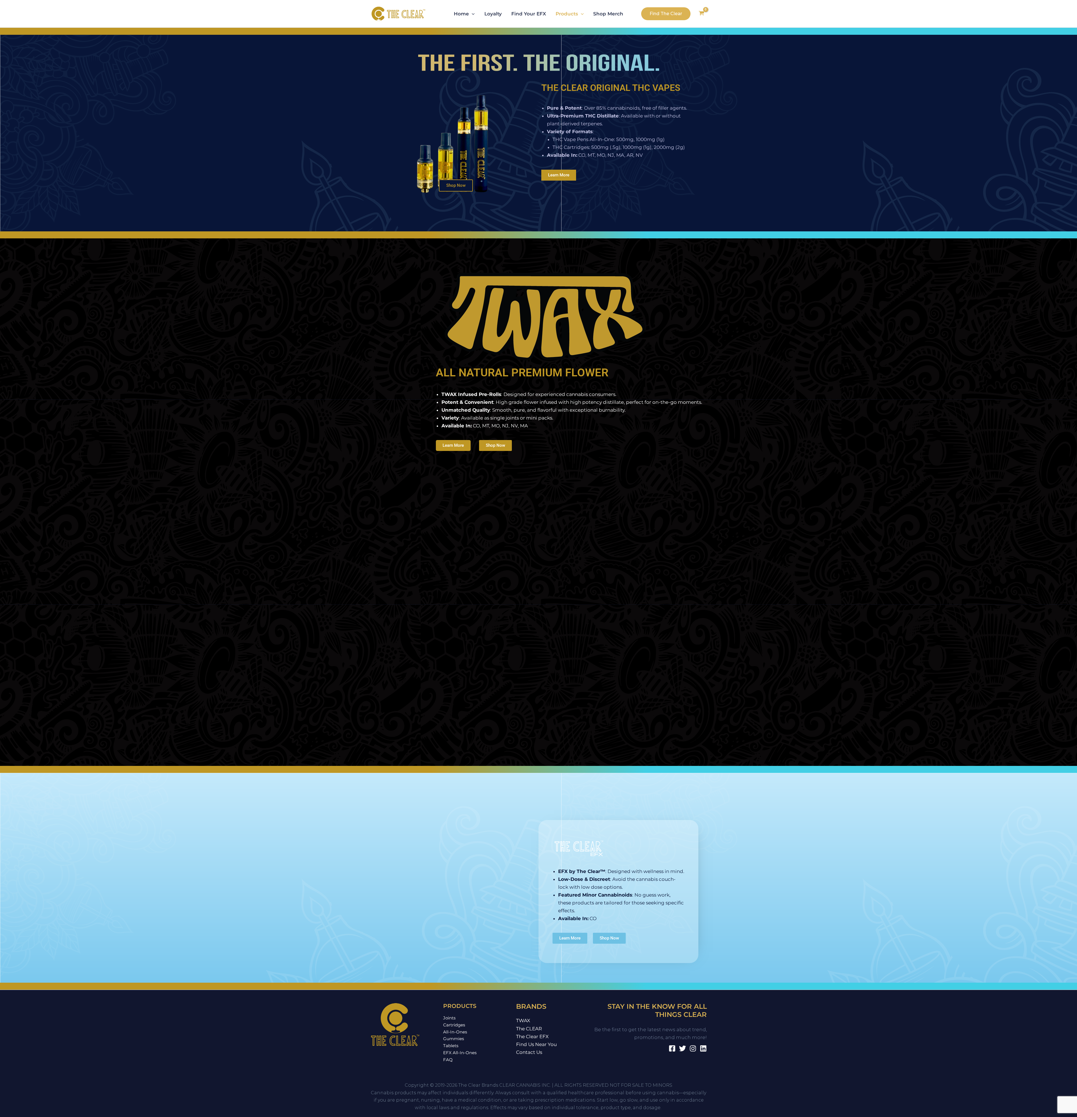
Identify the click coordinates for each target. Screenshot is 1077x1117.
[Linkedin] (703, 1048)
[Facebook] (672, 1048)
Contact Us (529, 1052)
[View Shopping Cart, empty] (701, 14)
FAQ (448, 1059)
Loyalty (493, 14)
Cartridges (454, 1025)
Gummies (453, 1038)
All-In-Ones (455, 1032)
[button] (472, 14)
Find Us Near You (536, 1044)
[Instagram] (692, 1048)
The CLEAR (529, 1028)
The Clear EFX (532, 1036)
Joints (449, 1018)
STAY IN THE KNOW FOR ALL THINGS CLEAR (657, 1010)
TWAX (523, 1020)
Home (461, 14)
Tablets (450, 1045)
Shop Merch (608, 14)
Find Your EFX (528, 14)
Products (567, 14)
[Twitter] (682, 1048)
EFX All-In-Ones (460, 1052)
